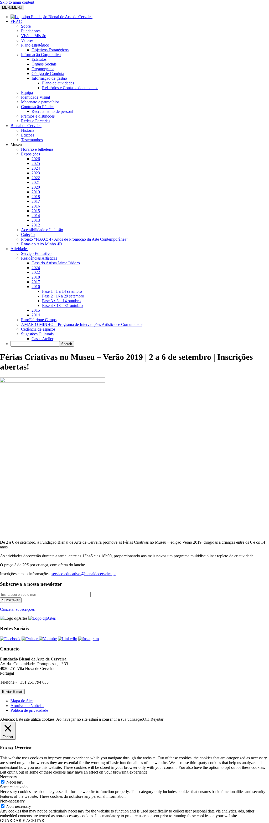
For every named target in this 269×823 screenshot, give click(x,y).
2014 (36, 215)
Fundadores (30, 31)
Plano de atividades (58, 83)
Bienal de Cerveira (26, 125)
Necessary (14, 782)
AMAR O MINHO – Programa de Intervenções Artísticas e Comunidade (81, 324)
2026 (36, 158)
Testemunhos (32, 140)
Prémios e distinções (38, 116)
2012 (36, 225)
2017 (36, 201)
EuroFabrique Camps (38, 319)
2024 (36, 168)
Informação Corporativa (41, 54)
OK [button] (146, 719)
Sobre (26, 26)
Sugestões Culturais (37, 334)
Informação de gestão (49, 78)
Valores (27, 40)
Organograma (43, 69)
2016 (36, 206)
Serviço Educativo (36, 253)
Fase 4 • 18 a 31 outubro (62, 305)
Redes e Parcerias (35, 121)
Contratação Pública (37, 106)
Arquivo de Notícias (27, 705)
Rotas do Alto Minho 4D (41, 244)
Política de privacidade (29, 710)
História (27, 130)
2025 (36, 163)
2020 (36, 187)
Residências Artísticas (39, 258)
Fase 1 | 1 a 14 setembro (62, 291)
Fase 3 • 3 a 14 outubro (61, 301)
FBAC (16, 21)
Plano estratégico (35, 45)
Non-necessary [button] (12, 801)
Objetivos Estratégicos (50, 50)
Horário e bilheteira (37, 149)
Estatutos (39, 59)
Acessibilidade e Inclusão (42, 230)
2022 (36, 177)
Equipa (27, 92)
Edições (27, 135)
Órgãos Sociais (44, 64)
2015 (36, 211)
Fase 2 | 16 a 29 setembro (63, 296)
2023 (36, 173)
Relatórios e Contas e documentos (70, 87)
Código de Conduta (48, 73)
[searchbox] (35, 344)
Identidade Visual (35, 97)
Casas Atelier (42, 338)
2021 (36, 182)
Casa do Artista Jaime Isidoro (56, 263)
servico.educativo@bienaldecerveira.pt (83, 574)
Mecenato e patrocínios (40, 102)
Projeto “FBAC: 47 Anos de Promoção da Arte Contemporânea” (74, 239)
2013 (36, 220)
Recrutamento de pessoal (52, 111)
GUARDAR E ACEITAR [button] (22, 820)
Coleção (28, 234)
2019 (36, 192)
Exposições (30, 154)
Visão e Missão (33, 35)
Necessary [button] (8, 777)
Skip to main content (17, 2)
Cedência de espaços (38, 329)
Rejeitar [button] (157, 719)
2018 (36, 196)
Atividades (19, 248)
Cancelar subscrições (17, 609)
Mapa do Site (22, 701)
